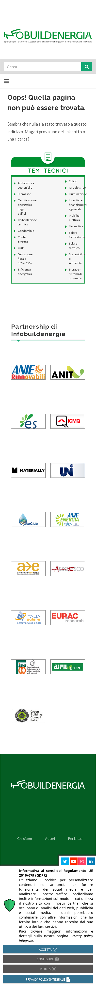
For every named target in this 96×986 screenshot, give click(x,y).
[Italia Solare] (28, 614)
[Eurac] (67, 614)
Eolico (73, 181)
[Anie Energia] (67, 515)
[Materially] (28, 466)
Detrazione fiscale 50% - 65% (25, 258)
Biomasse (24, 194)
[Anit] (67, 368)
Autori (50, 838)
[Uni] (67, 466)
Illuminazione (78, 194)
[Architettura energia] (28, 565)
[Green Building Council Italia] (28, 712)
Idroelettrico (77, 187)
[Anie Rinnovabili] (28, 368)
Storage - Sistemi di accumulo (75, 274)
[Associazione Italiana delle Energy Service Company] (67, 565)
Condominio (26, 231)
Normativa (76, 226)
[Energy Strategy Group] (28, 417)
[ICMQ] (67, 417)
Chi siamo (24, 838)
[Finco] (28, 663)
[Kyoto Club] (28, 515)
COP (21, 248)
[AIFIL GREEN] (67, 663)
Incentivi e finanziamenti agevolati (78, 204)
